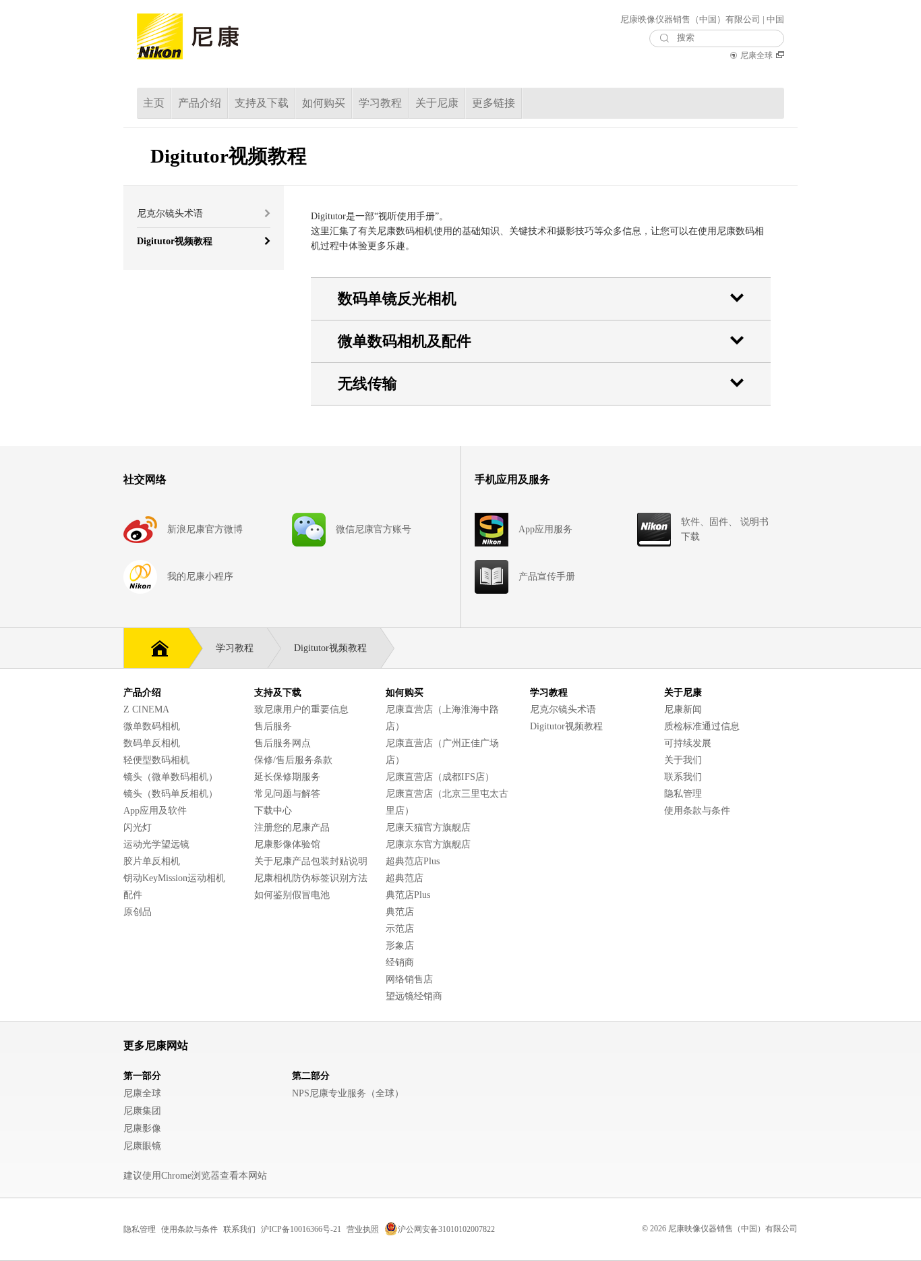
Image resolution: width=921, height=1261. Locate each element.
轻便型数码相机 (156, 760)
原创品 (137, 912)
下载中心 (273, 811)
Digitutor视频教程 (566, 726)
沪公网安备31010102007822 (446, 1229)
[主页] (156, 647)
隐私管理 (683, 794)
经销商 (400, 962)
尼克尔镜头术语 (563, 709)
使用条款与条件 (697, 811)
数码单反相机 (151, 743)
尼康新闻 (683, 709)
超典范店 (404, 878)
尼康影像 (142, 1128)
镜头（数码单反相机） (170, 794)
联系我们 (683, 777)
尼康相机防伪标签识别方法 (310, 878)
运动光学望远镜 (156, 844)
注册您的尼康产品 (292, 827)
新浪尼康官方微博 (205, 529)
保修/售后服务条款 (293, 760)
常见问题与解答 (287, 794)
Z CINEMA (146, 709)
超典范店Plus (413, 861)
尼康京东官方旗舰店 (428, 844)
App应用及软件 (155, 811)
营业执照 (363, 1229)
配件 (132, 895)
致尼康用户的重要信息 (301, 709)
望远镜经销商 (414, 996)
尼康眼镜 (142, 1146)
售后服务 (273, 726)
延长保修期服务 (287, 777)
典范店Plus (408, 895)
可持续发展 (687, 743)
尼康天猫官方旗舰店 (428, 827)
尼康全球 (756, 55)
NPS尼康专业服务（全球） (348, 1093)
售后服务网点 (282, 743)
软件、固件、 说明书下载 (725, 529)
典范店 (400, 912)
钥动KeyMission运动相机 (174, 878)
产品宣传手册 (546, 576)
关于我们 (683, 760)
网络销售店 (409, 979)
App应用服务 (545, 529)
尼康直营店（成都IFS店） (440, 777)
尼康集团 (142, 1111)
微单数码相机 (151, 726)
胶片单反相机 (151, 861)
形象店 (400, 946)
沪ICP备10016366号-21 (301, 1229)
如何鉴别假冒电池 (292, 895)
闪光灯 (137, 827)
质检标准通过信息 (702, 726)
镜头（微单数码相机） (170, 777)
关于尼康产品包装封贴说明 (310, 861)
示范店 (400, 929)
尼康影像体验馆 (287, 844)
